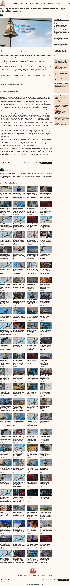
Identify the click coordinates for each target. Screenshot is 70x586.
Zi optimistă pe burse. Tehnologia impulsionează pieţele (45, 423)
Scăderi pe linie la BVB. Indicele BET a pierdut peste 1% (32, 362)
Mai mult (58, 3)
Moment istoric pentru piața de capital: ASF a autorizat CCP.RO (32, 392)
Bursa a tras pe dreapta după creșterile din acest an (45, 331)
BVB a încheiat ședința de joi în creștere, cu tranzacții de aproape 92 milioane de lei (32, 347)
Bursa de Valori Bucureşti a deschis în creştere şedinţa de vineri (5, 484)
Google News (28, 162)
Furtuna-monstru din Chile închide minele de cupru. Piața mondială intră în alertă (45, 286)
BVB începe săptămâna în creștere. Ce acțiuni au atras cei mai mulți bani (5, 286)
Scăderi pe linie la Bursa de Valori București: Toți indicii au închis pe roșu (32, 483)
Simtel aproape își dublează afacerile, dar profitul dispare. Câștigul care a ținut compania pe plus (32, 195)
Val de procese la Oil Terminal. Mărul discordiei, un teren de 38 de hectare (5, 529)
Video (27, 3)
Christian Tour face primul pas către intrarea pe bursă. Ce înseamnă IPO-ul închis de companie (18, 529)
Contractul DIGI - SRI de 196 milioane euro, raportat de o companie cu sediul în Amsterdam (45, 514)
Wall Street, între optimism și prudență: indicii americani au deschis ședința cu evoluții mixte (18, 438)
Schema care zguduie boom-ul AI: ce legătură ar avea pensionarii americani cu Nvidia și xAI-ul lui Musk (32, 545)
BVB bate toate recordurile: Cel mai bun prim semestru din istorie (5, 241)
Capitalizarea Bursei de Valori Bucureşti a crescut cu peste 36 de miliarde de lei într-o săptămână (32, 377)
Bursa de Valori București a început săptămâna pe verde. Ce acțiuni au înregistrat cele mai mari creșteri (6, 225)
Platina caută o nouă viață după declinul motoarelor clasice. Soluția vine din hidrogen (44, 560)
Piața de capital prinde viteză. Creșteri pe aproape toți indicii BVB (5, 392)
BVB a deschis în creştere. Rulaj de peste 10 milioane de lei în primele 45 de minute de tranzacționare (6, 332)
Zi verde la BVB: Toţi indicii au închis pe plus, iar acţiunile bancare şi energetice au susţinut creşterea (32, 423)
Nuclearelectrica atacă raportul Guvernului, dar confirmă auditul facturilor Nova (32, 256)
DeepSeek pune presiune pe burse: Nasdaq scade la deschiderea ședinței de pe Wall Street (46, 362)
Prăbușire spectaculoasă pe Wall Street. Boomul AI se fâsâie (32, 499)
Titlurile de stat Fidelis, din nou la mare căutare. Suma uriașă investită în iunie (19, 423)
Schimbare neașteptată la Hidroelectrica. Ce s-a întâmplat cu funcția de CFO (6, 438)
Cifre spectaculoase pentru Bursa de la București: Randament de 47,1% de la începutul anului (45, 225)
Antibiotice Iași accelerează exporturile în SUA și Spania (6, 514)
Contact (43, 582)
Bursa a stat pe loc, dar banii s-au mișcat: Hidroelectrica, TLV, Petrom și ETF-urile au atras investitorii (5, 377)
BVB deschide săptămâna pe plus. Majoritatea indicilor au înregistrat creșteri (32, 241)
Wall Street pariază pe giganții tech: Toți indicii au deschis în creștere (19, 286)
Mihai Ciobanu (7, 14)
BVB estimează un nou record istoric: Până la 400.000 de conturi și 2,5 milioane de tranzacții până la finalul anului (5, 317)
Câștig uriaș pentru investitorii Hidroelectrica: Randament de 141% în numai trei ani (5, 347)
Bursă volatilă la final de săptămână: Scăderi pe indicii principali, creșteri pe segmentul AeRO (5, 423)
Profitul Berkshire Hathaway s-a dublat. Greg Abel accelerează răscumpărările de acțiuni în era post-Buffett (45, 241)
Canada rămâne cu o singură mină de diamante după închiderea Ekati (31, 286)
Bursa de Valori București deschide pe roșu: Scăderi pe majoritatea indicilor (45, 545)
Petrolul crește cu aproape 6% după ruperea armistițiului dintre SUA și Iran (18, 362)
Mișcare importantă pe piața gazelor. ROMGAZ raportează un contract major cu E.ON (5, 545)
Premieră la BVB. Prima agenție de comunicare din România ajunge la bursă (45, 301)
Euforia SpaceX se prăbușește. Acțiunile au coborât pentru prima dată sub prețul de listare (32, 317)
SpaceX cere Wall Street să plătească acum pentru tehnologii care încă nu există (32, 514)
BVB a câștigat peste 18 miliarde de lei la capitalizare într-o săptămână (45, 256)
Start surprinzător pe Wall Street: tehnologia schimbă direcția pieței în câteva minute (18, 499)
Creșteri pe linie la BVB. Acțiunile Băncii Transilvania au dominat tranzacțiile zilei (19, 484)
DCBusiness (2, 6)
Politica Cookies (28, 582)
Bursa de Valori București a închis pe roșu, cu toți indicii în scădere (5, 362)
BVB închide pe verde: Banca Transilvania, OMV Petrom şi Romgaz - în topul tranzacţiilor (46, 438)
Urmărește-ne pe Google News (28, 51)
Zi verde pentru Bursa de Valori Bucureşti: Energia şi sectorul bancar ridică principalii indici (19, 453)
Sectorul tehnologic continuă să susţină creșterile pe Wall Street (46, 483)
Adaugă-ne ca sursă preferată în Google (11, 51)
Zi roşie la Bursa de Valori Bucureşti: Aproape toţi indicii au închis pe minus (45, 210)
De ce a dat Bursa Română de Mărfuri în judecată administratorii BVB (19, 256)
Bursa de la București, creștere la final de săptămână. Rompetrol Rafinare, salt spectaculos (5, 210)
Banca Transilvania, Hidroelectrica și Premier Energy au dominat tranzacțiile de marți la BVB (5, 499)
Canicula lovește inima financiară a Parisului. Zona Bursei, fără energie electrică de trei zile (5, 408)
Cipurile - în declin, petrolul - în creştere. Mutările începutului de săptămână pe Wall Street (18, 241)
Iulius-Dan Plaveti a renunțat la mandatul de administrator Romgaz (19, 514)
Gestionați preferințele (36, 582)
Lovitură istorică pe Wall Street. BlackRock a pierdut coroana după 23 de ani (32, 453)
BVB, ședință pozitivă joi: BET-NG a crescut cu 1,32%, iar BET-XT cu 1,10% (6, 469)
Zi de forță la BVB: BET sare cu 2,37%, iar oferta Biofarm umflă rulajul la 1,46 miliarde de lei (32, 301)
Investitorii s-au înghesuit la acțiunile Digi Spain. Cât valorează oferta (45, 317)
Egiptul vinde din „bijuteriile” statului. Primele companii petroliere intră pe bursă (18, 408)
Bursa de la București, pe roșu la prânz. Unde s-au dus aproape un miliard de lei (5, 453)
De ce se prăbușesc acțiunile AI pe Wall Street (44, 499)
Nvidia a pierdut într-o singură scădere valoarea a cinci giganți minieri (32, 332)
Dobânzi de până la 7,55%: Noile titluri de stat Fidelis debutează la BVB (19, 317)
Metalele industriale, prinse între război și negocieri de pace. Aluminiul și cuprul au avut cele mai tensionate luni (46, 377)
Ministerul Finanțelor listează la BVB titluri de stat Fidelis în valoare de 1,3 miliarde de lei (19, 210)
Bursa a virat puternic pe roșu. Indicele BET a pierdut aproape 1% (18, 331)
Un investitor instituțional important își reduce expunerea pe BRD (46, 529)
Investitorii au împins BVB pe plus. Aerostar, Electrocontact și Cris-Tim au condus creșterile (18, 271)
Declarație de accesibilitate (51, 582)
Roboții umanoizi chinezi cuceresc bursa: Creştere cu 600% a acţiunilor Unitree (32, 210)
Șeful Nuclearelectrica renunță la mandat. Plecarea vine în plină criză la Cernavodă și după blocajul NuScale (45, 195)
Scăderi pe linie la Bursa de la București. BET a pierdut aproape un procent (32, 529)
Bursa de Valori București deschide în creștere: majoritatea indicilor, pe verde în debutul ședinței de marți (45, 393)
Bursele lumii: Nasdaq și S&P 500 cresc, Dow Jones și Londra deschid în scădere (45, 347)
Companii (42, 3)
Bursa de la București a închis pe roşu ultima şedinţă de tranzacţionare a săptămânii (32, 225)
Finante (22, 3)
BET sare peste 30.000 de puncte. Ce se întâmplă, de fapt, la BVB (19, 544)
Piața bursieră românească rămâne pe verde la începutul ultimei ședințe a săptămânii (19, 301)
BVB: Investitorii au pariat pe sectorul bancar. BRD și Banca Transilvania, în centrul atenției (5, 560)
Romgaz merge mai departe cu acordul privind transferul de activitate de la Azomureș (18, 377)
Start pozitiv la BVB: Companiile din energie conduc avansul (19, 347)
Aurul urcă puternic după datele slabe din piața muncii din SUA (18, 392)
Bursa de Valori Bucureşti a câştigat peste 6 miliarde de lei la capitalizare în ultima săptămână (32, 560)
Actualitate (15, 3)
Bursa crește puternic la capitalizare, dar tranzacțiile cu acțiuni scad (32, 408)
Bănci (37, 3)
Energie (32, 3)
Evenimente (50, 3)
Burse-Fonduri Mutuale (8, 6)
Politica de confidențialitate (19, 582)
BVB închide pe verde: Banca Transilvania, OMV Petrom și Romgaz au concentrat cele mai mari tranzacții (32, 271)
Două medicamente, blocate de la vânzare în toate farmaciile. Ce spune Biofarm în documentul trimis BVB (5, 256)
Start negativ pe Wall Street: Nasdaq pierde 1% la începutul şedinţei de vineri (45, 408)
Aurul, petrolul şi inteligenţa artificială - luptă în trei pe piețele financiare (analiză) (45, 271)
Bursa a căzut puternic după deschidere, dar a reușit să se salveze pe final (18, 469)
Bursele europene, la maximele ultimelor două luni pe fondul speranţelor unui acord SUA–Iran (19, 560)
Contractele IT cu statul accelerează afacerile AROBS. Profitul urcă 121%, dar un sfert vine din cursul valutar (19, 195)
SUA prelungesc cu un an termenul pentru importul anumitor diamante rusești (5, 195)
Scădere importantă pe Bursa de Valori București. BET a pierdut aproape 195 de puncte (32, 469)
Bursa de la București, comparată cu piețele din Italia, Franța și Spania (5, 271)
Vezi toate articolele (46, 183)
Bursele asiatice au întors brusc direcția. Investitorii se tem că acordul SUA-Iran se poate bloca (45, 453)
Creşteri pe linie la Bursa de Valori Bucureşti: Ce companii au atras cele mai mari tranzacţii (32, 438)
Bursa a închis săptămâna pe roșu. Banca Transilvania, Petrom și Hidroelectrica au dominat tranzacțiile (5, 301)
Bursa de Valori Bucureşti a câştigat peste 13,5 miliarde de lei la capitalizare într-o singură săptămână (18, 225)
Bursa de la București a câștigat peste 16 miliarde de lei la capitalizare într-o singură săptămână (45, 469)
